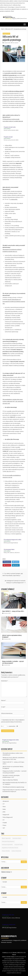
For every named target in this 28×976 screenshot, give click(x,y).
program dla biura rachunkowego (12, 966)
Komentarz (4, 681)
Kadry (4, 809)
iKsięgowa (5, 960)
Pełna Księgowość (8, 817)
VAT (4, 828)
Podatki (5, 822)
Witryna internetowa (6, 713)
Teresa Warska (6, 850)
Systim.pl (17, 956)
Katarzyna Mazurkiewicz (8, 841)
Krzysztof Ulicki (18, 844)
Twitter (16, 562)
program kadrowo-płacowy (14, 972)
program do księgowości (14, 960)
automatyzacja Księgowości (17, 968)
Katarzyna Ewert (17, 838)
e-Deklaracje (11, 964)
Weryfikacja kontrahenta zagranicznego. (13, 787)
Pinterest (7, 565)
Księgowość (6, 33)
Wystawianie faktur (9, 549)
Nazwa (3, 700)
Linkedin (16, 565)
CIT (4, 804)
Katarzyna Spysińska (7, 844)
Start (2, 29)
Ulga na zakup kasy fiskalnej (10, 780)
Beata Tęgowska (6, 838)
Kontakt (5, 882)
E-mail (3, 707)
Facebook (7, 562)
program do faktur (14, 962)
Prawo (4, 825)
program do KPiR (19, 958)
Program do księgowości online (10, 740)
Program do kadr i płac (10, 127)
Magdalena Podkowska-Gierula (10, 847)
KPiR (4, 812)
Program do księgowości (8, 924)
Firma (4, 806)
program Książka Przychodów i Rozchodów (14, 970)
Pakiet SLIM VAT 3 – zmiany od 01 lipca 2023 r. (13, 611)
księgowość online (20, 964)
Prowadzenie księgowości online (12, 539)
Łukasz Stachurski (16, 850)
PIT (4, 820)
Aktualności (6, 801)
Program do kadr (8, 137)
